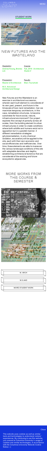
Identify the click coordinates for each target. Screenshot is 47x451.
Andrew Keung (8, 69)
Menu (43, 4)
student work (23, 17)
